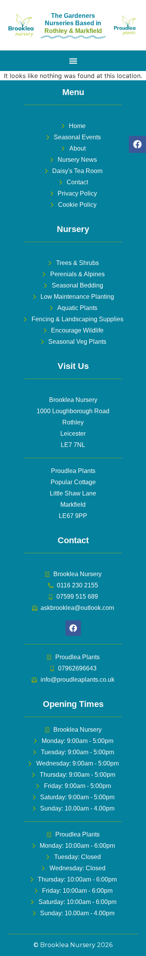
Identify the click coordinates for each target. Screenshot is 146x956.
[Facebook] (137, 144)
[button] (73, 60)
